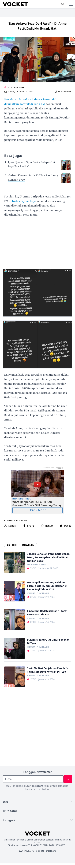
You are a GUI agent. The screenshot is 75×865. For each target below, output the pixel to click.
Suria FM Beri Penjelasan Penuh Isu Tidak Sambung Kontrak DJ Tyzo (48, 669)
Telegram (37, 785)
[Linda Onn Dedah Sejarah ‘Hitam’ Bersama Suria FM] (14, 619)
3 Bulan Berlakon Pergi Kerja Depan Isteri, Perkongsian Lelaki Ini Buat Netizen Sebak (48, 557)
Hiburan (19, 87)
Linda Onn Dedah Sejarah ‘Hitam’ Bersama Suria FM (47, 612)
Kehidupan (32, 565)
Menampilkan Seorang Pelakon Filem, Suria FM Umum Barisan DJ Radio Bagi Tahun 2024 (47, 586)
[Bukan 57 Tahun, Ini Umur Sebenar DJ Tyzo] (14, 648)
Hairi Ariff (44, 593)
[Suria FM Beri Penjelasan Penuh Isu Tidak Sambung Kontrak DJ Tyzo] (14, 676)
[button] (71, 4)
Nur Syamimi (64, 91)
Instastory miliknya (24, 201)
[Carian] (63, 4)
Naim (43, 565)
